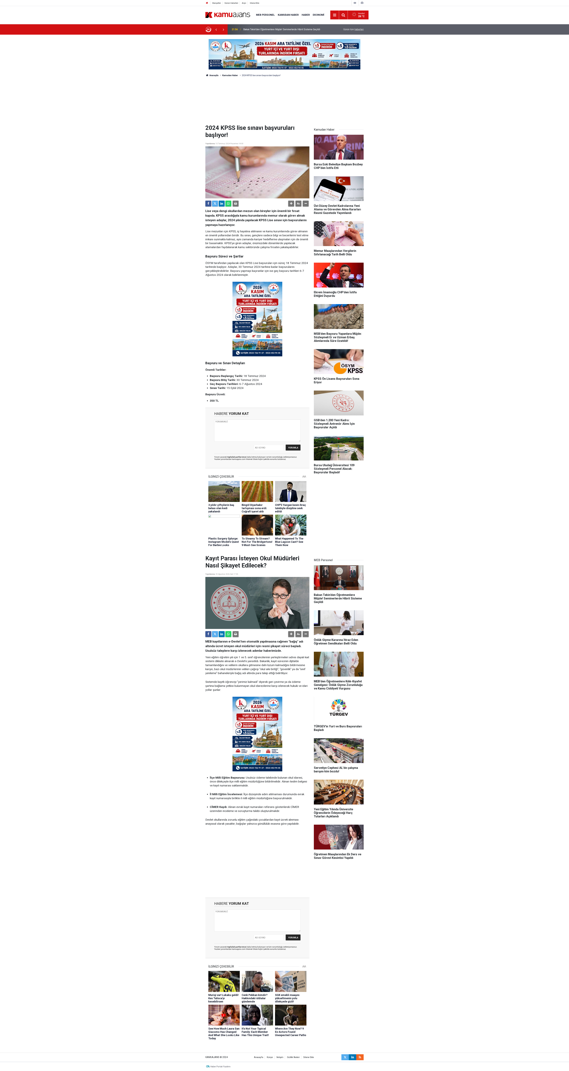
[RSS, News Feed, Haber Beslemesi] (360, 1057)
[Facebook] (208, 204)
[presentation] (216, 29)
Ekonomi (318, 14)
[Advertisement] (284, 102)
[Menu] (334, 15)
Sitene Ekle (254, 3)
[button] (291, 204)
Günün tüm (353, 29)
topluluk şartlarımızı (237, 457)
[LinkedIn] (222, 204)
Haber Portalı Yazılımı (220, 1066)
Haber (306, 14)
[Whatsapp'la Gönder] (228, 204)
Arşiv (244, 3)
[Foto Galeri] (362, 2)
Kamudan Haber (288, 14)
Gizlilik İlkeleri (293, 1057)
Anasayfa (213, 75)
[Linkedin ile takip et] (352, 1057)
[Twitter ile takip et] (345, 1057)
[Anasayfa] (207, 3)
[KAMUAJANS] (227, 14)
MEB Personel (265, 14)
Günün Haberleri (231, 3)
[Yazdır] (236, 204)
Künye (270, 1057)
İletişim (279, 1057)
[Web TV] (355, 2)
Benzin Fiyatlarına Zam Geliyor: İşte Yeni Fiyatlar (268, 29)
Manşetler (216, 3)
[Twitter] (215, 204)
